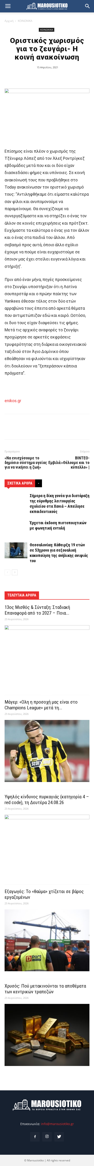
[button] (87, 6)
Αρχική (9, 21)
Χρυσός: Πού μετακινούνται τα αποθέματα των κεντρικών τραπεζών (45, 988)
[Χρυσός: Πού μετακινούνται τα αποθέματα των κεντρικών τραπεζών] (47, 1035)
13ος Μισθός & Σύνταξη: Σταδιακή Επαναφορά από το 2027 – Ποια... (37, 610)
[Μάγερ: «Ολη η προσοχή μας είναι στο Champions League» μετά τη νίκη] (47, 751)
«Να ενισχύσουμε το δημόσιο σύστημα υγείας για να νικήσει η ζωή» (26, 463)
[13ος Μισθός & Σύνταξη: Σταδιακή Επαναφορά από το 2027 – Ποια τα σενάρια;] (47, 656)
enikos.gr (13, 400)
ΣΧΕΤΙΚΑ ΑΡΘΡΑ (19, 483)
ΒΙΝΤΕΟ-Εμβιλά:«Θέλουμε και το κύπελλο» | (68, 463)
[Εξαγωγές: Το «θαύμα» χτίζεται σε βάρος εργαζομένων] (47, 940)
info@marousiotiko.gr (57, 1124)
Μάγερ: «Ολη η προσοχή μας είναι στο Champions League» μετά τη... (41, 704)
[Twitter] (59, 1136)
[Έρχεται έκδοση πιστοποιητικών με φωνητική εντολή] (16, 528)
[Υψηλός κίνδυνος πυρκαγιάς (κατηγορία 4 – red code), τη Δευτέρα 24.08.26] (47, 846)
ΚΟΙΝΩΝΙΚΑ (25, 21)
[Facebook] (34, 1136)
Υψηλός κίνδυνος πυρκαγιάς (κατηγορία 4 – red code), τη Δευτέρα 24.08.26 (47, 799)
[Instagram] (47, 1136)
